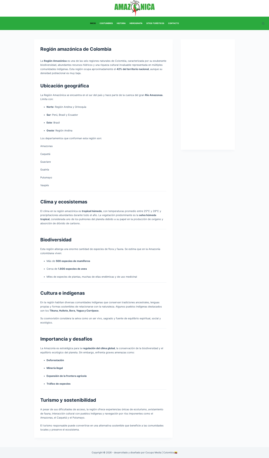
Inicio (93, 23)
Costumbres (106, 23)
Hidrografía (136, 23)
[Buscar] (263, 23)
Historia (121, 23)
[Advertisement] (207, 97)
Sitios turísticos (155, 23)
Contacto (173, 23)
